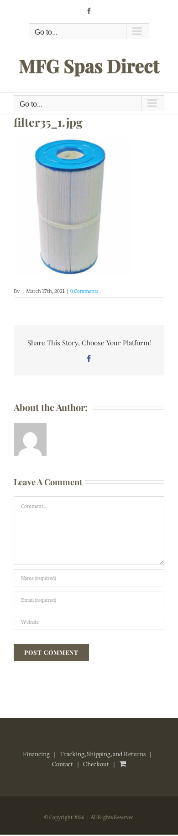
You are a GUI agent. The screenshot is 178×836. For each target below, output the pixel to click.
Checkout (96, 763)
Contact (62, 763)
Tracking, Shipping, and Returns (103, 753)
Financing (36, 753)
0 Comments (84, 290)
